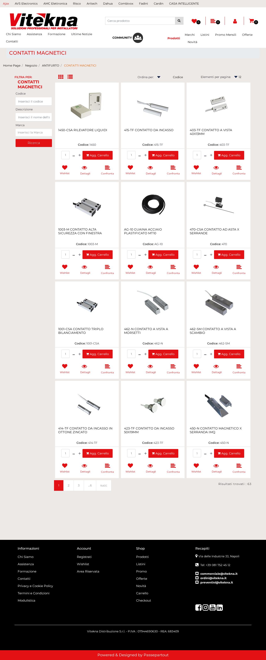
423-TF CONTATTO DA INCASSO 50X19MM (149, 430)
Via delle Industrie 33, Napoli (218, 556)
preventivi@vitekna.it (216, 582)
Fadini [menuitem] (143, 3)
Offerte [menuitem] (247, 35)
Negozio (31, 65)
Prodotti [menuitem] (142, 557)
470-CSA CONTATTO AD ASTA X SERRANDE (214, 231)
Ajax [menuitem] (6, 3)
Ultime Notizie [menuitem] (81, 34)
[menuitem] (128, 37)
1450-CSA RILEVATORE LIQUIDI (82, 130)
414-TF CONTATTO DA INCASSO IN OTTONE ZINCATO (85, 430)
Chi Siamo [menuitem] (13, 34)
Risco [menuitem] (77, 3)
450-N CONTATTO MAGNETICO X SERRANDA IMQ (216, 430)
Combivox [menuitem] (125, 3)
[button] (179, 21)
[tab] (63, 77)
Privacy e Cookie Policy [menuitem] (35, 586)
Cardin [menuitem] (158, 3)
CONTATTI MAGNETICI (80, 65)
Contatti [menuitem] (12, 41)
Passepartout (156, 655)
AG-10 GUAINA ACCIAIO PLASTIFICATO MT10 (143, 231)
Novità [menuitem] (192, 42)
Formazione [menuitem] (56, 34)
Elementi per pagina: (216, 77)
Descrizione (24, 109)
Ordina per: (146, 77)
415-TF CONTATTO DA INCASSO (149, 130)
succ (103, 485)
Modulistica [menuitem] (26, 600)
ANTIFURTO (50, 65)
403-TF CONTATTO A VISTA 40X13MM (211, 132)
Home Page (11, 65)
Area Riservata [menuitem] (88, 571)
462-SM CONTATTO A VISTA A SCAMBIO (213, 331)
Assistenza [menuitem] (34, 34)
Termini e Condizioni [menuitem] (33, 593)
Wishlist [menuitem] (83, 564)
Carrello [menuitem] (142, 593)
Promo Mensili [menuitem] (225, 35)
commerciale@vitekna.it (219, 574)
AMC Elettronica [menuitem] (55, 3)
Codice (21, 93)
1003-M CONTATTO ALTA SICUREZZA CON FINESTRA (80, 231)
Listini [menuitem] (205, 35)
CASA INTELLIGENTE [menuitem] (184, 3)
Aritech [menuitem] (92, 3)
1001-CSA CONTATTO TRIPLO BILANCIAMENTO (80, 331)
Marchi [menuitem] (190, 35)
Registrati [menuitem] (84, 557)
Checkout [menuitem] (143, 600)
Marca (20, 125)
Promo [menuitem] (141, 571)
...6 (90, 485)
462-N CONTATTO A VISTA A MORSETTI (146, 331)
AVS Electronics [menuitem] (26, 3)
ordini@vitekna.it (213, 578)
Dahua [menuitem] (108, 3)
